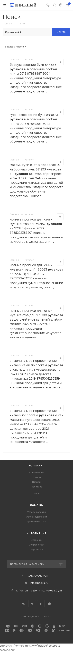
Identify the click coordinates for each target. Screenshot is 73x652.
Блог (36, 493)
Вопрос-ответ (36, 544)
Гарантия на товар (36, 521)
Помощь (36, 505)
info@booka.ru (39, 582)
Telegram (32, 603)
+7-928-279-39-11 (37, 576)
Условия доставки (36, 516)
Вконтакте (23, 603)
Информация (37, 533)
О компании (36, 472)
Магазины (36, 540)
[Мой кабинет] (60, 5)
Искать (61, 32)
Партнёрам (36, 549)
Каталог (29, 59)
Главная (14, 59)
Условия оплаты (36, 512)
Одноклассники (40, 603)
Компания (36, 465)
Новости (36, 477)
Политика (36, 486)
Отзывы (36, 482)
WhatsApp (49, 603)
